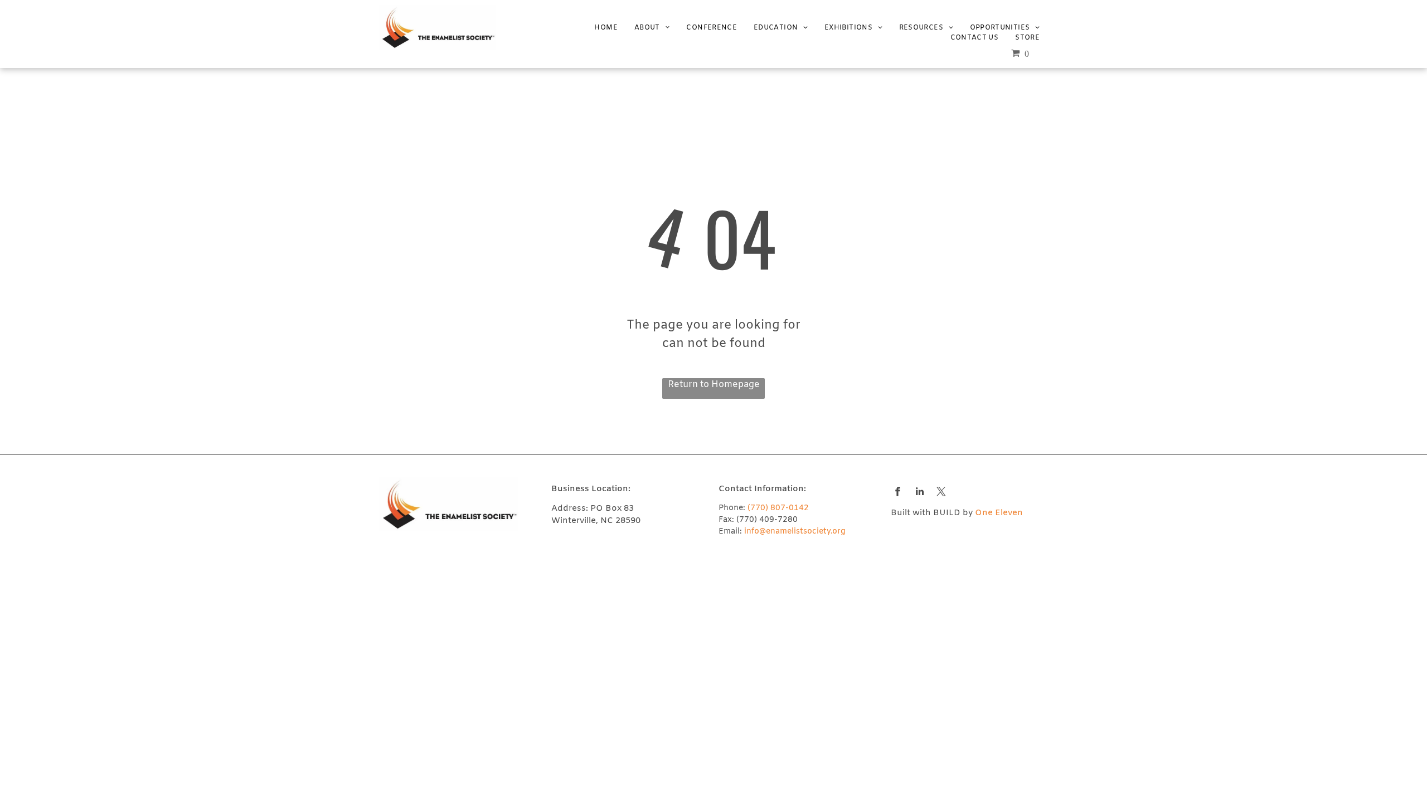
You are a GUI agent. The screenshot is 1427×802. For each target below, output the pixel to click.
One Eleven (999, 513)
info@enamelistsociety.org (795, 531)
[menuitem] (597, 28)
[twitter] (941, 493)
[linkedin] (919, 493)
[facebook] (898, 493)
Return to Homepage (714, 384)
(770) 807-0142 (778, 508)
